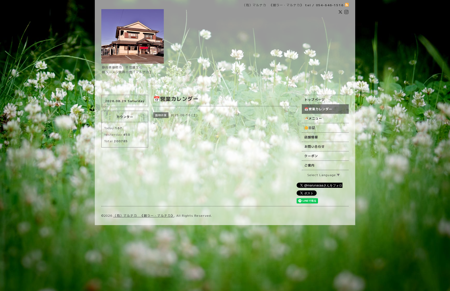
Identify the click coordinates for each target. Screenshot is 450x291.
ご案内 (309, 165)
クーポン (311, 156)
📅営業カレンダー (318, 109)
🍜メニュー (313, 118)
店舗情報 (311, 137)
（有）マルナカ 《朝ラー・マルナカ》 (143, 215)
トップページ (314, 99)
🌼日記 (309, 128)
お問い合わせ (314, 146)
